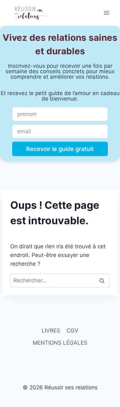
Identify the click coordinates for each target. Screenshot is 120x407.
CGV (72, 330)
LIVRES (51, 330)
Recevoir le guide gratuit (60, 149)
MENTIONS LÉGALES (60, 343)
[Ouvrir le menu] (106, 13)
